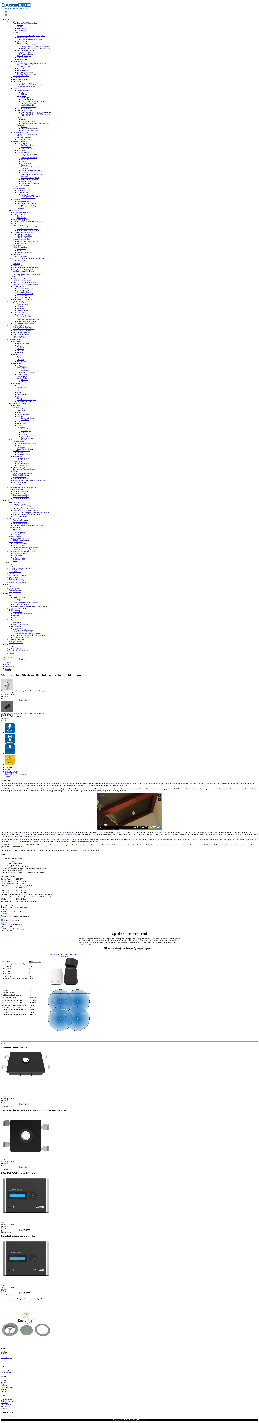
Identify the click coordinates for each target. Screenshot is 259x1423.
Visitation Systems (19, 533)
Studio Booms (21, 423)
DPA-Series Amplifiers (24, 238)
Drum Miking (25, 420)
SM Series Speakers (23, 67)
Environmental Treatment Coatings (24, 469)
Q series (23, 161)
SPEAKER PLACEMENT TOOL (16, 775)
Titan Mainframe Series (24, 243)
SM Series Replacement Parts (26, 74)
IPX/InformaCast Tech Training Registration (27, 634)
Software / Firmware (15, 641)
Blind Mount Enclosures (29, 154)
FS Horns (24, 94)
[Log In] (6, 13)
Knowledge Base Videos (21, 637)
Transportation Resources (21, 604)
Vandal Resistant (22, 70)
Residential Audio (22, 192)
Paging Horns (21, 96)
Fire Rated (24, 176)
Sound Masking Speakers (21, 79)
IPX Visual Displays (23, 290)
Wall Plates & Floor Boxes (21, 451)
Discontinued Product (16, 489)
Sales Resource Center (16, 643)
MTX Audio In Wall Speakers (30, 196)
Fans (18, 391)
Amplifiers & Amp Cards (21, 478)
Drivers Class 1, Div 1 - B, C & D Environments (36, 112)
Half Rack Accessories (28, 372)
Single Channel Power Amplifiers (27, 227)
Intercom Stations (18, 531)
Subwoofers (17, 81)
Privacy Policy (5, 1406)
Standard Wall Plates (23, 454)
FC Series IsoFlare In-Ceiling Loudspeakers (31, 36)
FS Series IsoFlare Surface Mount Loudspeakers (32, 63)
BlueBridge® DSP (19, 559)
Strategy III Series (22, 37)
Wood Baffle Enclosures (25, 72)
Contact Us (4, 1403)
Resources (4, 1386)
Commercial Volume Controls (26, 443)
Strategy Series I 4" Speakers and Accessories (35, 45)
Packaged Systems (15, 536)
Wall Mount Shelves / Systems (26, 400)
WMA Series (25, 369)
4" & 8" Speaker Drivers (25, 54)
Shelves (19, 396)
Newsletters (4, 1408)
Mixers (19, 250)
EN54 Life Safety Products (25, 205)
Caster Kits (20, 385)
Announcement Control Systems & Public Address (29, 480)
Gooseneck (24, 434)
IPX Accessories (22, 295)
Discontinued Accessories (21, 498)
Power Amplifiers (18, 225)
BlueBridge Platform (20, 312)
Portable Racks (22, 374)
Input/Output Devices (20, 482)
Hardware (20, 392)
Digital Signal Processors (21, 475)
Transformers (21, 150)
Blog (10, 619)
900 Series (24, 381)
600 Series (20, 358)
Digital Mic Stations (19, 477)
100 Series (20, 352)
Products (3, 1380)
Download (4, 909)
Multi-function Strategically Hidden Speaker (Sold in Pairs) (63, 955)
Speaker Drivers (22, 143)
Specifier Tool (17, 601)
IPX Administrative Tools (25, 294)
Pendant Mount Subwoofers (26, 87)
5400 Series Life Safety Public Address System (24, 267)
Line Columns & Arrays (20, 132)
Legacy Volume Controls (25, 449)
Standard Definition (23, 458)
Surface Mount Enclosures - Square (32, 174)
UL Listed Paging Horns (29, 103)
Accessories (21, 125)
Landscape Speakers (23, 190)
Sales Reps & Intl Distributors (18, 650)
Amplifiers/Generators (20, 214)
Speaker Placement (19, 597)
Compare (9, 1106)
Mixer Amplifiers (18, 245)
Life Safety (16, 199)
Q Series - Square (26, 163)
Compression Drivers (28, 121)
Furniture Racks (22, 376)
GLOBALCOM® (19, 545)
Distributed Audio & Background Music (22, 552)
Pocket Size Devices (23, 314)
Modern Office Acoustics (17, 581)
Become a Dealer (6, 1399)
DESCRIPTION (10, 767)
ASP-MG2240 (21, 218)
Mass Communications (16, 502)
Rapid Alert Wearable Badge (22, 280)
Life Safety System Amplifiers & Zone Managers (28, 273)
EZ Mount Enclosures (28, 156)
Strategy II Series (22, 41)
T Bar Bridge (25, 185)
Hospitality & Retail (15, 570)
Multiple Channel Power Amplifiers (28, 230)
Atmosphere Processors (20, 212)
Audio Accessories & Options (18, 440)
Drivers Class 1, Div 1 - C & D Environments (35, 114)
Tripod (19, 412)
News (11, 652)
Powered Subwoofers (28, 198)
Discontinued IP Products (21, 497)
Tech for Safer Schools (16, 579)
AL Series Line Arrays (24, 138)
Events (11, 621)
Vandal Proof (25, 159)
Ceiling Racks (21, 365)
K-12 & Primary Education (17, 575)
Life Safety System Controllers (23, 269)
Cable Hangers (26, 431)
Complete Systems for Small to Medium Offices (28, 221)
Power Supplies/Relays (20, 336)
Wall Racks (16, 354)
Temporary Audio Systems (21, 538)
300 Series (20, 360)
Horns (15, 88)
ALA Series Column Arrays (26, 136)
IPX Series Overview (20, 543)
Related (7, 777)
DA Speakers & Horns (20, 484)
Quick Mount (25, 436)
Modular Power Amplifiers (21, 240)
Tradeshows (17, 623)
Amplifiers (12, 223)
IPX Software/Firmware (24, 297)
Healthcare (12, 566)
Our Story (12, 646)
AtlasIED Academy (15, 626)
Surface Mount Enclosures (29, 179)
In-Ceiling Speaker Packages (26, 50)
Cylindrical (24, 169)
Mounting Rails (26, 181)
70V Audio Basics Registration (23, 630)
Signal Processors (22, 305)
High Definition (22, 460)
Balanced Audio (22, 465)
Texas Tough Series (23, 343)
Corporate (12, 564)
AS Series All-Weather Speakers (27, 65)
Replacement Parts (27, 438)
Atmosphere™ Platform (20, 303)
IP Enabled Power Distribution (22, 327)
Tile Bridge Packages (24, 56)
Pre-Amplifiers (21, 249)
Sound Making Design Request (135, 950)
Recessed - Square (27, 172)
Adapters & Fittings (27, 429)
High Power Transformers (29, 130)
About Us (4, 1389)
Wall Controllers (22, 318)
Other (19, 389)
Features (7, 769)
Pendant (19, 27)
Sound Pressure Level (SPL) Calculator (25, 603)
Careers (11, 654)
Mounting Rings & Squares (30, 183)
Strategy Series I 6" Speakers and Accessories (35, 47)
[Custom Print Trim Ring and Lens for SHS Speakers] (26, 1346)
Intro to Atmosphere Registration (23, 632)
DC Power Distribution (20, 338)
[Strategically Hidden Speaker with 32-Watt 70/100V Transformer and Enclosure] (26, 1158)
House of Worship (15, 572)
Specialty (20, 416)
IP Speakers (16, 77)
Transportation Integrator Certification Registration (29, 635)
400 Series (24, 380)
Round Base (21, 411)
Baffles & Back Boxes (24, 152)
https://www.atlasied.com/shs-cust (27, 836)
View (2, 926)
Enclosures (20, 209)
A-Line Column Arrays (24, 139)
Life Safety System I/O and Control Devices (27, 275)
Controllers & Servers (20, 260)
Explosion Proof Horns (24, 110)
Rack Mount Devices (24, 316)
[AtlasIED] (16, 8)
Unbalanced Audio (23, 463)
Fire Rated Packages (23, 201)
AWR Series (25, 371)
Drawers (19, 398)
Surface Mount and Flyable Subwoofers (29, 85)
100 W (23, 119)
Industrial (12, 573)
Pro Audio (24, 194)
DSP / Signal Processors (16, 301)
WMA (19, 356)
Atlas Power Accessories (21, 334)
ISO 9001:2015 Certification (9, 1416)
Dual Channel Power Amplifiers (27, 229)
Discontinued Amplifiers (21, 495)
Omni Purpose (25, 98)
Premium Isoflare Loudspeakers (23, 473)
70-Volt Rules (17, 599)
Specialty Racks (18, 363)
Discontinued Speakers (20, 491)
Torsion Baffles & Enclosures (30, 167)
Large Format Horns (23, 90)
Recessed (24, 165)
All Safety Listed (22, 59)
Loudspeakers (13, 21)
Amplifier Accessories (20, 256)
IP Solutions (13, 276)
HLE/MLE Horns (26, 116)
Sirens (19, 118)
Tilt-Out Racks (21, 361)
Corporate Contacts (15, 648)
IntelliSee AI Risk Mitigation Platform (25, 285)
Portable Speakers (18, 187)
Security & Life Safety (16, 542)
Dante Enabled (22, 30)
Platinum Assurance (15, 590)
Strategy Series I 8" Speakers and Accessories (35, 48)
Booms (19, 422)
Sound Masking (14, 210)
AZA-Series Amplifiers (24, 236)
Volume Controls (18, 442)
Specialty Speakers (19, 189)
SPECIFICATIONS (11, 771)
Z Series (19, 216)
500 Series (20, 349)
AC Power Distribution (16, 325)
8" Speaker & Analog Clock (30, 178)
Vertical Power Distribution (21, 332)
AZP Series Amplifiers (24, 234)
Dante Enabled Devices (17, 471)
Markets (3, 1382)
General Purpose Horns (28, 107)
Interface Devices (18, 265)
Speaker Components (20, 141)
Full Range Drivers (27, 145)
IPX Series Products (19, 286)
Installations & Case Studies (18, 608)
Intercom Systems (14, 527)
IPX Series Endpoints (20, 516)
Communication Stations (21, 262)
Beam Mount (21, 68)
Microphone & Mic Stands (17, 403)
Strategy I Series (22, 43)
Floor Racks (17, 341)
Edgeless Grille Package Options (31, 39)
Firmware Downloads (24, 310)
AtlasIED (69, 834)
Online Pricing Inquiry (8, 1401)
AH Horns (24, 92)
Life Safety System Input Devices (23, 271)
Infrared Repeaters (19, 467)
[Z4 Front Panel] (26, 1214)
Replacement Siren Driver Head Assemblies (35, 123)
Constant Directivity (27, 105)
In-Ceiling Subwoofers (24, 83)
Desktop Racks (22, 378)
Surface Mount (22, 28)
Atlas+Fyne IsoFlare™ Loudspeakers (25, 23)
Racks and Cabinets (15, 340)
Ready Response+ (15, 592)
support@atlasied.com (8, 1372)
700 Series (20, 347)
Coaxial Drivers (22, 57)
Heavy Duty (21, 409)
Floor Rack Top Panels (24, 401)
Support (11, 586)
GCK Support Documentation (22, 613)
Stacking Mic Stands (23, 414)
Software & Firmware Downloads (28, 320)
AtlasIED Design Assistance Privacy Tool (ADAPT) (30, 606)
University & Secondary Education (20, 568)
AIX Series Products (19, 278)
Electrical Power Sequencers (22, 330)
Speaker (19, 425)
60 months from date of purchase (26, 901)
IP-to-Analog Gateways (24, 292)
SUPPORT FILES (11, 773)
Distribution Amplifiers (24, 252)
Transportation (13, 577)
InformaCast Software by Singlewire (25, 282)
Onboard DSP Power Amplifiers (23, 232)
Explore (3, 1106)
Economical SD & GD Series (26, 52)
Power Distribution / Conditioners (23, 329)
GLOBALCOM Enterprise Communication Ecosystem (27, 258)
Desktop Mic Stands (27, 418)
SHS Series (16, 32)
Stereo (19, 445)
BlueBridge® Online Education (27, 321)
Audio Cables (17, 462)
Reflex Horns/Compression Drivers (32, 101)
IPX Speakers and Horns (25, 288)
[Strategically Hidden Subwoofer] (26, 1076)
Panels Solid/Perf (22, 394)
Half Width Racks (22, 367)
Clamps (23, 432)
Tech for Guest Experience (17, 583)
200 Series (20, 351)
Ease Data (16, 615)
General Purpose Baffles (29, 158)
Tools (10, 595)
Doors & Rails (21, 387)
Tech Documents (14, 610)
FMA (19, 345)
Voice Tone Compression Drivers (27, 207)
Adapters (24, 127)
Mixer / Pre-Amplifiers (20, 247)
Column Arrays (18, 486)
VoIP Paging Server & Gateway (23, 299)
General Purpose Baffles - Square (31, 170)
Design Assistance (15, 588)
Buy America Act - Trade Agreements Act (22, 488)
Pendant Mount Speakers (21, 76)
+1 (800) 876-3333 (7, 657)
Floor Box (20, 452)
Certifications (17, 617)
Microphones (17, 405)
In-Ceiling (20, 25)
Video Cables (17, 456)
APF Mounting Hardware (29, 128)
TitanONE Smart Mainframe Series (28, 241)
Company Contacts (7, 1387)
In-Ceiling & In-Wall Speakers (26, 203)
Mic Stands (16, 407)
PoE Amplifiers (18, 254)
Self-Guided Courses (19, 628)
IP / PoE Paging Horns (28, 99)
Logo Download (6, 1405)
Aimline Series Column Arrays (27, 134)
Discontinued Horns (19, 493)
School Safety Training (20, 624)
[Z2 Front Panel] (26, 1277)
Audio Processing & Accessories (23, 323)
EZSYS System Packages (21, 540)
